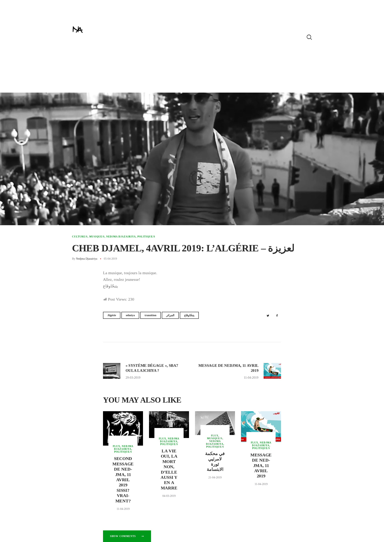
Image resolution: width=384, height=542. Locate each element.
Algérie (111, 315)
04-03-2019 (169, 495)
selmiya (130, 315)
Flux (116, 446)
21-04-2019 (215, 477)
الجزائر (170, 315)
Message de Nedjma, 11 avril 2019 (261, 465)
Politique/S (146, 236)
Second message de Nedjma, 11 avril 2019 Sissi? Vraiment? (123, 479)
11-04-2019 (123, 508)
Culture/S (80, 236)
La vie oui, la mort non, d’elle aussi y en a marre (169, 469)
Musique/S (97, 236)
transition (150, 315)
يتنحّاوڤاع (189, 315)
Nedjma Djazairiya (121, 236)
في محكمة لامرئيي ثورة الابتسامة (215, 461)
